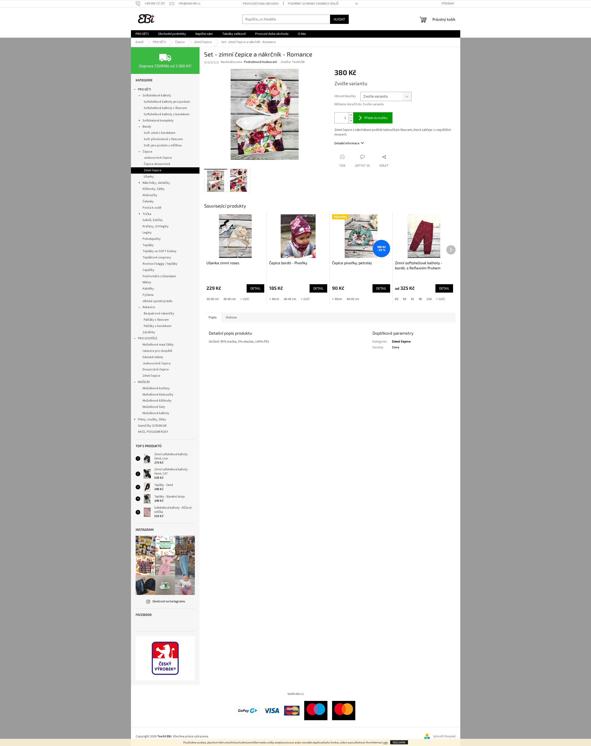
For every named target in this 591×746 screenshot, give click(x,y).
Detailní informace (346, 143)
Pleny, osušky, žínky (152, 419)
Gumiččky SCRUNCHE (152, 425)
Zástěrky (149, 332)
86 (404, 299)
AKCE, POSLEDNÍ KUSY (153, 431)
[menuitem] (142, 34)
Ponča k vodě (152, 207)
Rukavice (149, 307)
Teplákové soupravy (157, 257)
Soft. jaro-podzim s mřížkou (163, 145)
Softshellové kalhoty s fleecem (165, 108)
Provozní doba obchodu (261, 4)
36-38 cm (212, 299)
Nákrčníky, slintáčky (156, 183)
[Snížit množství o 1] (351, 120)
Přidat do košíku (376, 118)
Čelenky (148, 201)
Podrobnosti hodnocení (260, 62)
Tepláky (148, 245)
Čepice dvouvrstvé (157, 164)
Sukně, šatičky (153, 220)
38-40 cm (229, 299)
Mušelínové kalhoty (156, 413)
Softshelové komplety (158, 120)
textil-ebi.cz (295, 694)
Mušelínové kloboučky (158, 394)
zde (385, 743)
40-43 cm (290, 299)
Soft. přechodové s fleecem (163, 139)
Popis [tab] (213, 317)
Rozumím (399, 742)
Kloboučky (150, 195)
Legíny (147, 232)
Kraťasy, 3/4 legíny (156, 226)
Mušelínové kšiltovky (157, 400)
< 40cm (274, 299)
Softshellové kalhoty (157, 95)
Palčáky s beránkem (157, 326)
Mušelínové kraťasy (156, 388)
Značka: (293, 62)
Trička (147, 214)
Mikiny (147, 282)
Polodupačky (152, 239)
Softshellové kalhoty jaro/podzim (167, 101)
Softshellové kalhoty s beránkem (166, 114)
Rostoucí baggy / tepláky (160, 263)
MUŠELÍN (144, 382)
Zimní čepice (152, 170)
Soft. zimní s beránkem (159, 133)
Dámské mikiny (153, 357)
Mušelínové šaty (154, 407)
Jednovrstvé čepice (158, 157)
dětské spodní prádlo (158, 301)
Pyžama (148, 295)
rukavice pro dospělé (157, 351)
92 (412, 299)
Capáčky (148, 270)
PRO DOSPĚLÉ (147, 338)
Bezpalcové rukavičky (159, 313)
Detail (255, 288)
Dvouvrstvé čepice (156, 369)
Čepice (147, 151)
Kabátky (148, 288)
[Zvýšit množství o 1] (351, 115)
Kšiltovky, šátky (154, 189)
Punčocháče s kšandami (159, 276)
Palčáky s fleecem (156, 319)
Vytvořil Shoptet (444, 736)
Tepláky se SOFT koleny (159, 251)
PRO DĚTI (144, 89)
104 (429, 299)
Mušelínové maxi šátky (158, 344)
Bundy (147, 126)
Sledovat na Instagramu (168, 601)
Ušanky (149, 176)
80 (396, 299)
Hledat (339, 19)
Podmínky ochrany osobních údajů (313, 4)
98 (420, 299)
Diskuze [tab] (231, 317)
